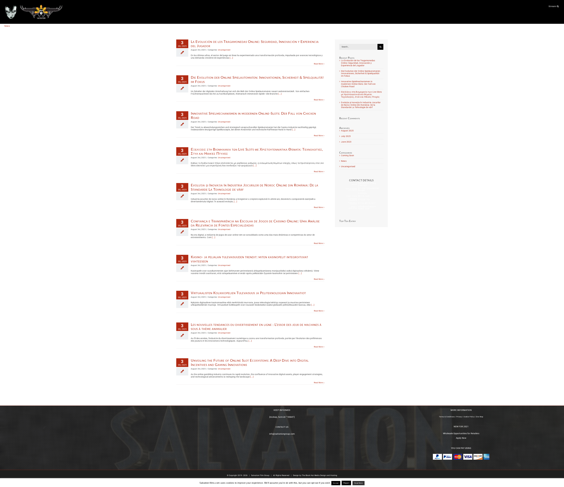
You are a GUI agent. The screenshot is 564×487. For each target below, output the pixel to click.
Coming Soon (347, 155)
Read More (318, 64)
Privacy (459, 417)
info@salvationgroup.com (282, 434)
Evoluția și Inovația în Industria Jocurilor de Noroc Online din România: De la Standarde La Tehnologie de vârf (254, 187)
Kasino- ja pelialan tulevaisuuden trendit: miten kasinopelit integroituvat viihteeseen (249, 259)
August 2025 (347, 130)
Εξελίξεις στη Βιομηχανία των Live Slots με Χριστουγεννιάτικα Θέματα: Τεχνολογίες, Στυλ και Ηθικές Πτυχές (257, 151)
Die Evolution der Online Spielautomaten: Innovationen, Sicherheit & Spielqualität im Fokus (257, 79)
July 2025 (346, 136)
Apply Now (461, 438)
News (343, 161)
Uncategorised (224, 50)
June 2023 (346, 142)
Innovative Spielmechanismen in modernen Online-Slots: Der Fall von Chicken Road (253, 115)
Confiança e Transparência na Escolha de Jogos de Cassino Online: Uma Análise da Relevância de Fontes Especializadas (255, 223)
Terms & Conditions (447, 417)
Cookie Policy (469, 417)
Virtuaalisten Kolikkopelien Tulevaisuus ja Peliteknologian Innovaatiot (248, 293)
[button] (558, 6)
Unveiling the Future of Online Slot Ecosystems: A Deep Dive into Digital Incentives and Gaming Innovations (250, 362)
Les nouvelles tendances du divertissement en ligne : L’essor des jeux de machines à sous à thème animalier (256, 326)
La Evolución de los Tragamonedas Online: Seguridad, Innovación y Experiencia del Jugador (255, 43)
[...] (231, 58)
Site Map (479, 417)
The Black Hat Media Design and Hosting (319, 475)
